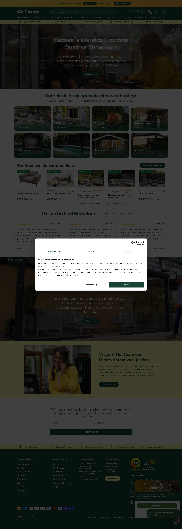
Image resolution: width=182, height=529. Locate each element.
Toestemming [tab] (54, 251)
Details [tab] (91, 251)
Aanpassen (89, 285)
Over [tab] (128, 251)
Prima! (126, 285)
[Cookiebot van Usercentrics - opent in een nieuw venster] (133, 243)
